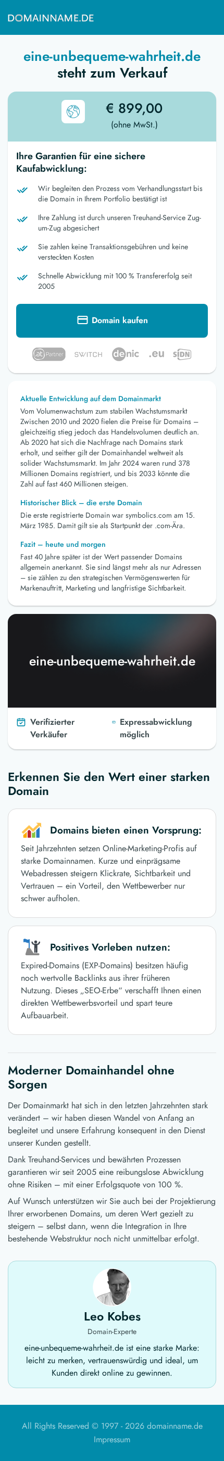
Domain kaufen (120, 320)
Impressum (112, 1439)
